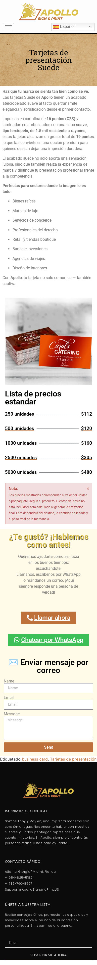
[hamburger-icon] (8, 26)
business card (35, 759)
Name (9, 681)
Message (12, 714)
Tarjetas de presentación (73, 759)
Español (67, 26)
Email (9, 698)
